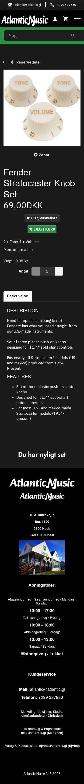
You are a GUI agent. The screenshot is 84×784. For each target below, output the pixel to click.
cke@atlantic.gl (33, 715)
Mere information (18, 249)
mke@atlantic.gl (33, 732)
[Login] (55, 18)
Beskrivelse (17, 296)
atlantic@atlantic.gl (47, 689)
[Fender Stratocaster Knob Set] (42, 108)
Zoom (44, 155)
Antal (24, 271)
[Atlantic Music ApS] (24, 20)
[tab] (65, 18)
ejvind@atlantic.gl (53, 745)
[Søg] (73, 35)
